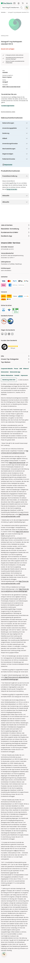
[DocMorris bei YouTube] (12, 334)
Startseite (3, 12)
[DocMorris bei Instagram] (9, 334)
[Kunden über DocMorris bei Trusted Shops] (10, 347)
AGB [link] (20, 368)
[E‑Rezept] (14, 3)
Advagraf (5, 82)
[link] (4, 321)
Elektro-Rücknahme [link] (7, 375)
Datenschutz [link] (5, 372)
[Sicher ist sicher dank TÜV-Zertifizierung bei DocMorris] (3, 309)
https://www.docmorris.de (17, 462)
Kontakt (16, 375)
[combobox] (12, 7)
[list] (15, 24)
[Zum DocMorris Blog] (2, 334)
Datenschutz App (15, 372)
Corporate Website (7, 368)
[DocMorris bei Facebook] (5, 334)
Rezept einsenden (12, 189)
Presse (16, 368)
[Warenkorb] (23, 3)
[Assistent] (4, 954)
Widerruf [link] (26, 368)
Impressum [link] (24, 375)
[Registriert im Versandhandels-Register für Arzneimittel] (15, 310)
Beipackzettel (8, 164)
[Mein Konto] (19, 3)
